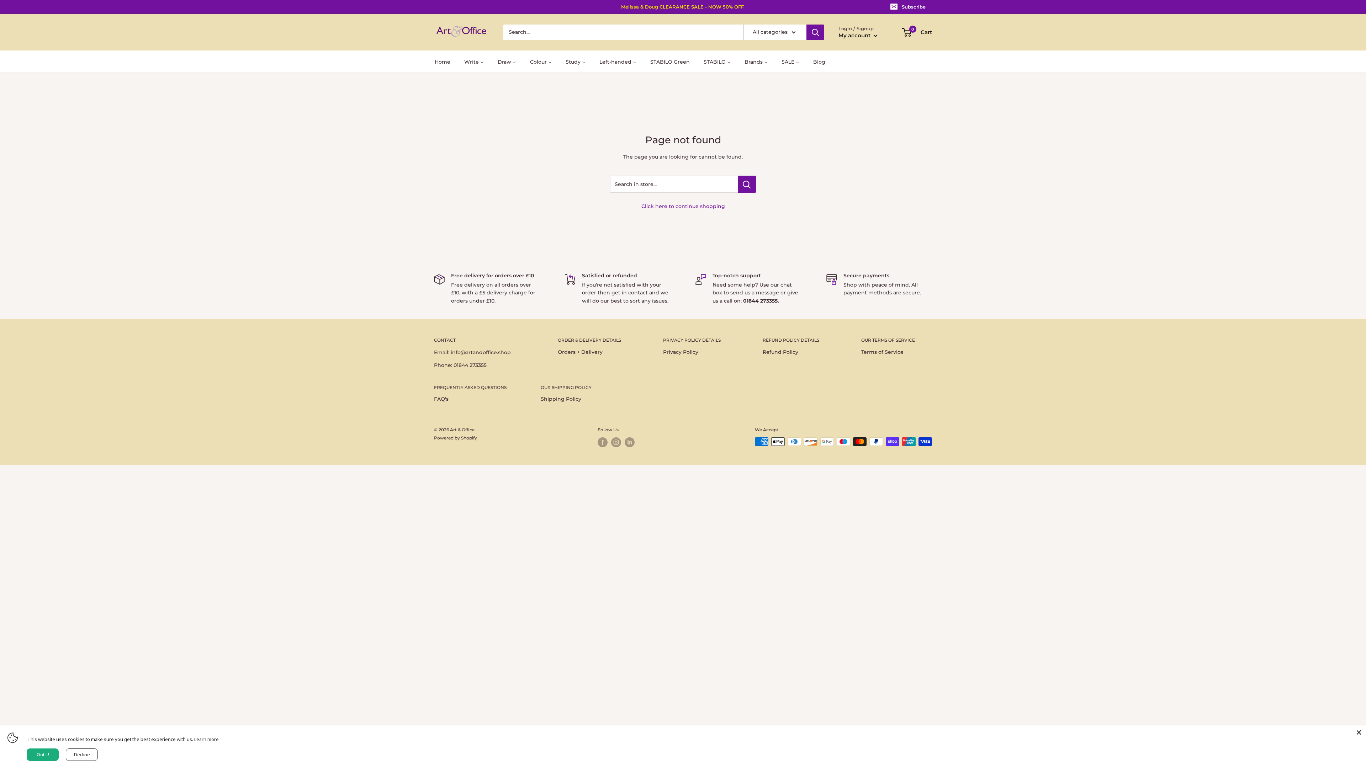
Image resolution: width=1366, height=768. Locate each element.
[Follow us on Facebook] (603, 442)
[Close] (1358, 732)
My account (855, 35)
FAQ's (441, 399)
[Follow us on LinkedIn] (630, 442)
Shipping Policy (561, 399)
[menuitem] (442, 61)
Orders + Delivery (580, 352)
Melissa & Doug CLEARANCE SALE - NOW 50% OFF (682, 7)
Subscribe (914, 7)
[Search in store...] (747, 184)
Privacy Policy (680, 352)
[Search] (815, 32)
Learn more (206, 739)
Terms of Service (882, 352)
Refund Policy (780, 352)
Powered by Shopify (455, 438)
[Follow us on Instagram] (616, 442)
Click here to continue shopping (683, 206)
